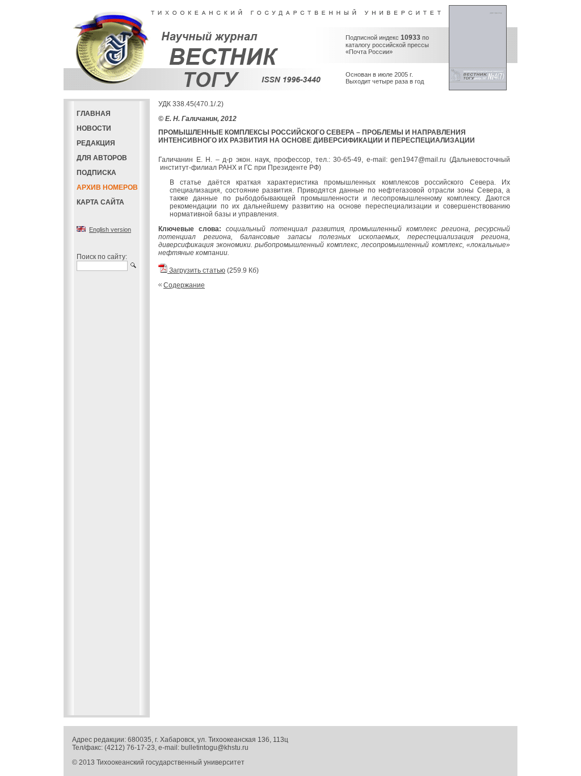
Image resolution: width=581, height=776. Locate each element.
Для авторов (102, 158)
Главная (94, 114)
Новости (94, 128)
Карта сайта (100, 202)
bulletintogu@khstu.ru (215, 748)
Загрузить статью (196, 270)
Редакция (96, 143)
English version (110, 229)
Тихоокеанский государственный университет (170, 762)
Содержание (184, 285)
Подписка (96, 173)
